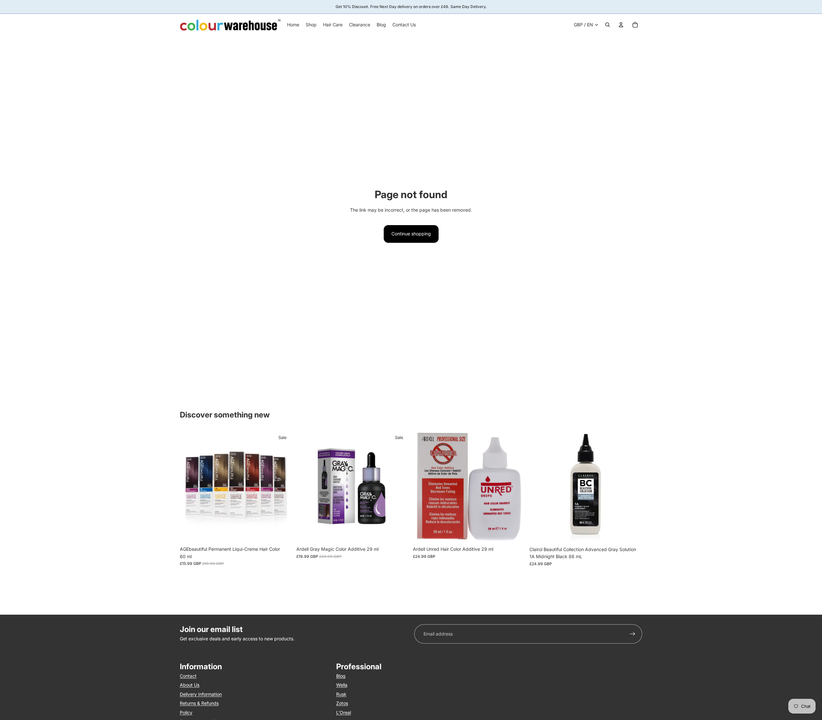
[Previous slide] (189, 487)
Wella (341, 685)
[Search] (607, 25)
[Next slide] (283, 487)
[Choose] (282, 533)
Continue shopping (411, 233)
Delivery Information (201, 694)
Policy (186, 712)
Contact (188, 676)
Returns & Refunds (199, 703)
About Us (189, 685)
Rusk (341, 694)
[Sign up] (632, 634)
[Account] (621, 25)
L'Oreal (343, 712)
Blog (340, 676)
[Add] (399, 533)
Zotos (342, 703)
